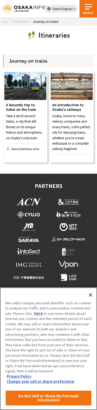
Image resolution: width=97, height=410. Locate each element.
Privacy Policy (19, 376)
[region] (48, 348)
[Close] (90, 295)
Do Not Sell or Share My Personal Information (48, 398)
